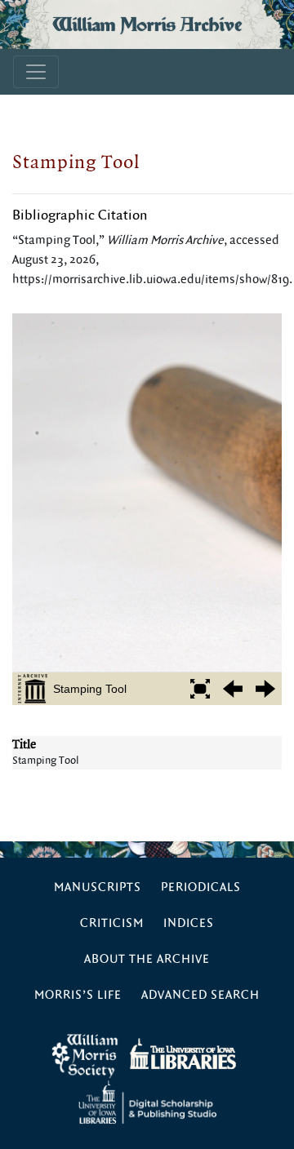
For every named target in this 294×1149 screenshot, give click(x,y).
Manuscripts (97, 887)
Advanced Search (200, 995)
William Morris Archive (147, 24)
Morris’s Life (78, 995)
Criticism (112, 923)
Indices (188, 923)
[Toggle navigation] (36, 71)
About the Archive (147, 959)
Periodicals (201, 887)
